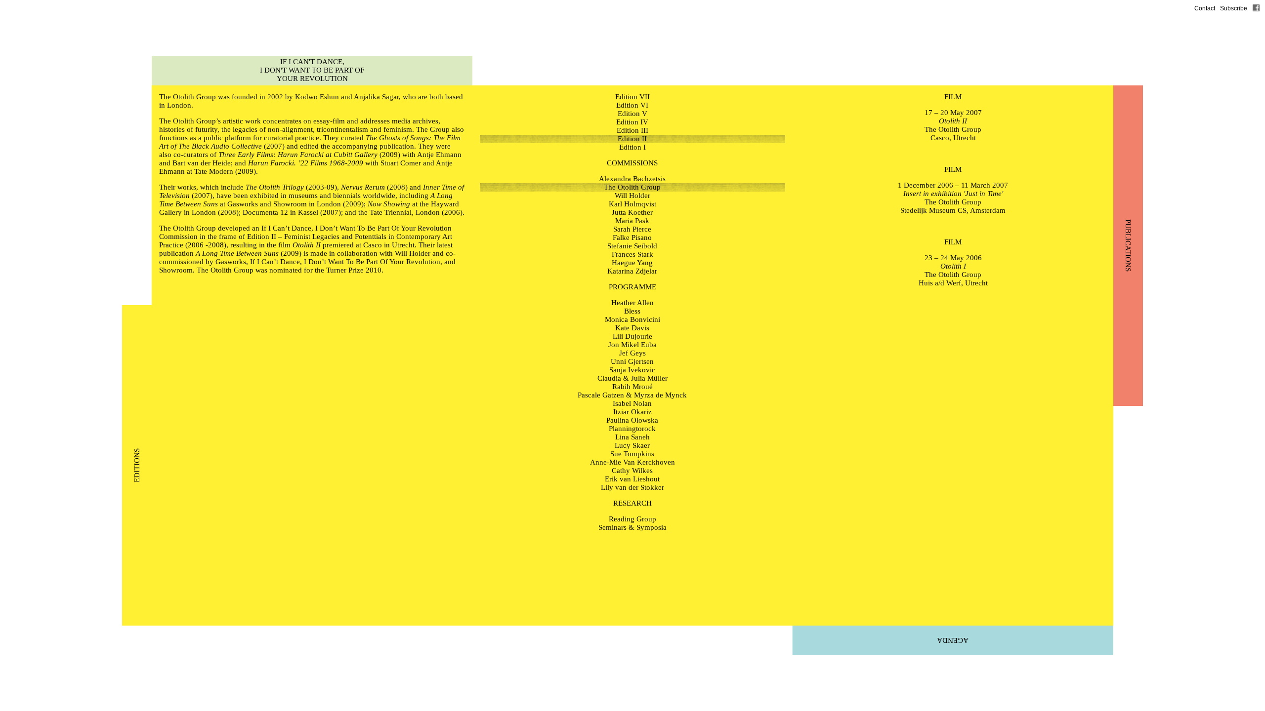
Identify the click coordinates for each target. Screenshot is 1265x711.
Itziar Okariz (632, 412)
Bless (632, 311)
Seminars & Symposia (632, 527)
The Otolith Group (187, 97)
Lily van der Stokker (632, 487)
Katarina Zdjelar (632, 271)
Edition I (632, 147)
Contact (1204, 8)
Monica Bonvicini (632, 319)
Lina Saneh (632, 437)
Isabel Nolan (632, 403)
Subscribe (1233, 8)
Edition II (632, 139)
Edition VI (632, 105)
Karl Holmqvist (632, 204)
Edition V (632, 114)
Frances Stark (632, 254)
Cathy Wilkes (632, 470)
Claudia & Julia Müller (632, 378)
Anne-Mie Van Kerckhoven (632, 462)
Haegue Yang (632, 263)
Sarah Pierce (632, 229)
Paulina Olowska (632, 420)
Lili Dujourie (632, 336)
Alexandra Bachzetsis (632, 179)
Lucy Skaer (632, 445)
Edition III (632, 130)
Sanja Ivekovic (632, 370)
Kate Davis (632, 328)
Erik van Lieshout (632, 479)
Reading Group (632, 519)
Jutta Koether (632, 212)
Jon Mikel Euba (632, 345)
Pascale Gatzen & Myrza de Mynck (632, 395)
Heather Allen (632, 303)
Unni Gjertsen (632, 361)
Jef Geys (632, 353)
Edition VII (632, 97)
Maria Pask (632, 221)
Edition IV (632, 122)
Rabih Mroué (632, 387)
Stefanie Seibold (632, 246)
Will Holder (412, 253)
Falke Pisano (632, 237)
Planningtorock (632, 429)
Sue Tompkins (632, 454)
